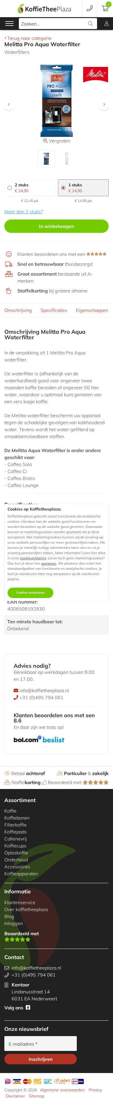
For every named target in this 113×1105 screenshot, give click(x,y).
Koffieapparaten (21, 873)
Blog (9, 916)
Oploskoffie (16, 853)
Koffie (10, 811)
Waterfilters (17, 52)
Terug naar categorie (29, 38)
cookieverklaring (33, 558)
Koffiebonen (17, 818)
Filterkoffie (15, 825)
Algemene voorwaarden (62, 1089)
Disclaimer (15, 1096)
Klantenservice (19, 902)
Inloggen (13, 923)
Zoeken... (30, 24)
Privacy (95, 1089)
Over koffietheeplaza (26, 909)
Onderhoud (16, 860)
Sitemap (36, 1096)
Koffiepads (15, 832)
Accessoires (17, 867)
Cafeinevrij (15, 839)
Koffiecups (15, 846)
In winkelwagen (56, 226)
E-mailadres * (23, 1044)
